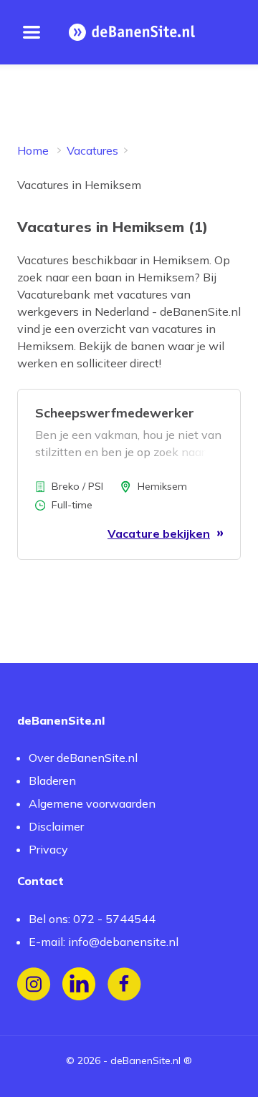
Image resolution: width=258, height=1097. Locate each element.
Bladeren (52, 780)
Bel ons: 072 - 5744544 (92, 919)
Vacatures (92, 150)
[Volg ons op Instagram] (34, 984)
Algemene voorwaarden (92, 803)
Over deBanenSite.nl (83, 757)
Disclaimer (56, 826)
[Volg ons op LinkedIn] (79, 984)
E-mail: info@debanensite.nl (103, 941)
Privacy (48, 849)
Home (33, 150)
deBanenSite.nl (145, 1060)
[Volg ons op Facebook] (124, 984)
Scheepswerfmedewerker (114, 413)
